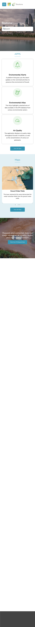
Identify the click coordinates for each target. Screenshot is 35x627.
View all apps (17, 148)
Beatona (7, 23)
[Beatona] (11, 4)
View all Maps (17, 209)
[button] (15, 204)
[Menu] (4, 4)
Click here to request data (17, 242)
